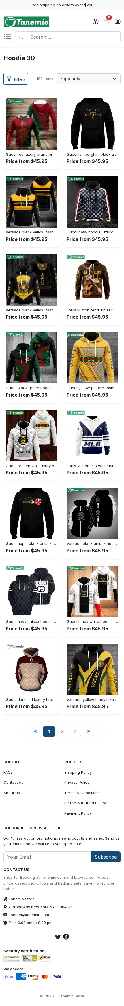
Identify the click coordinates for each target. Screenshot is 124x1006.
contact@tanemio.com (28, 914)
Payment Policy (78, 813)
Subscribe (106, 857)
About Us (11, 792)
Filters (19, 79)
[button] (9, 36)
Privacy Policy (76, 782)
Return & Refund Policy (85, 802)
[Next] (88, 731)
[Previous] (23, 731)
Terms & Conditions (82, 792)
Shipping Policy (78, 772)
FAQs (8, 772)
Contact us (13, 782)
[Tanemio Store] (26, 22)
